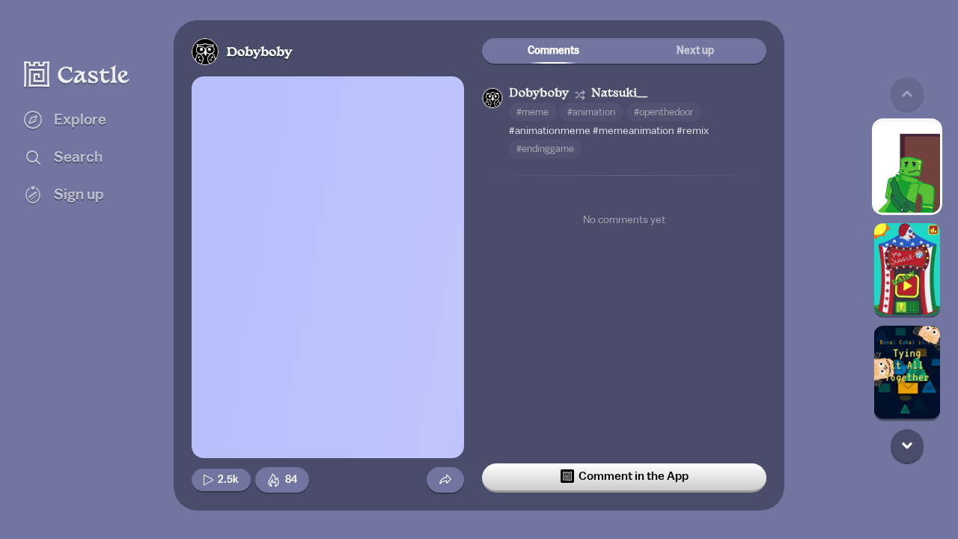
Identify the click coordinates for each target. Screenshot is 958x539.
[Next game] (907, 445)
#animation (591, 112)
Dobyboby (259, 52)
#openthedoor (664, 112)
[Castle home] (77, 74)
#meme (532, 112)
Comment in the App (634, 476)
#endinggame (545, 148)
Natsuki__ (619, 94)
